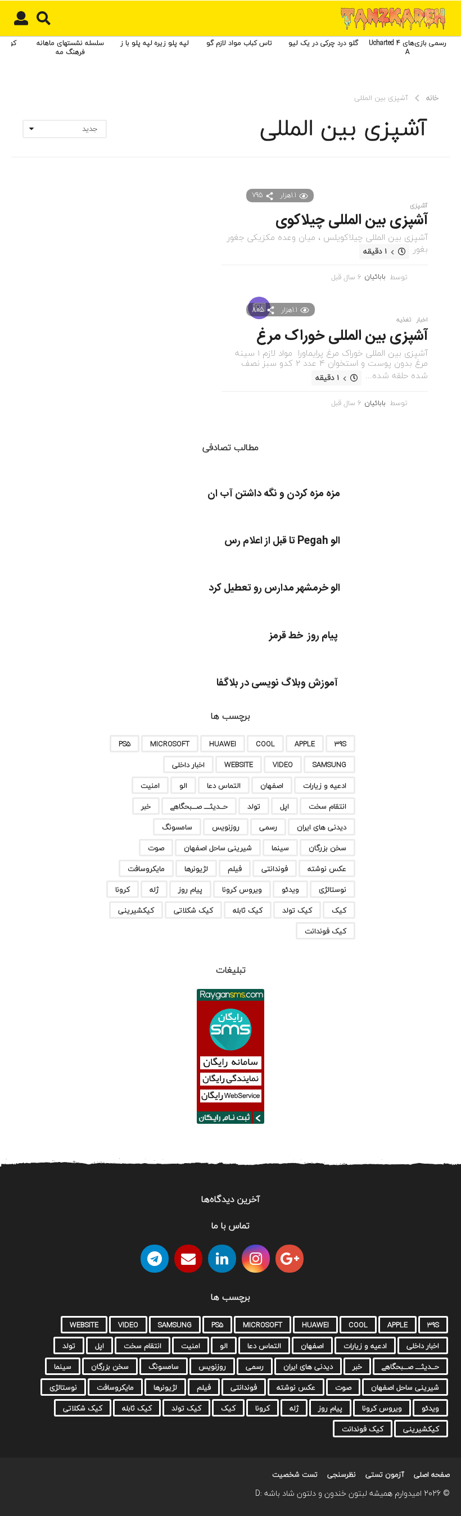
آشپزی (419, 205)
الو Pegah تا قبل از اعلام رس (282, 541)
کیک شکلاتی (193, 910)
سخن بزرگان (327, 848)
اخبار (422, 319)
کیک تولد (297, 910)
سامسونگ (177, 827)
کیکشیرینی (136, 910)
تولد (253, 806)
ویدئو (290, 889)
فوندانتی (274, 869)
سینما (280, 848)
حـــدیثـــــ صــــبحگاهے (199, 806)
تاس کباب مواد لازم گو (239, 43)
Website (238, 765)
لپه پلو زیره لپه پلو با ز (154, 43)
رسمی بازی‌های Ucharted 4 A (407, 47)
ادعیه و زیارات (324, 785)
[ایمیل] (188, 1259)
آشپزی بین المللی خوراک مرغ (342, 336)
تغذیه (403, 319)
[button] (44, 18)
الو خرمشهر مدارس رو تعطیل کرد (274, 588)
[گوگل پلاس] (289, 1259)
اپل (284, 806)
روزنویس (225, 827)
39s (340, 744)
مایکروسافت (146, 869)
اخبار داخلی (188, 765)
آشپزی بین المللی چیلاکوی (351, 220)
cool (265, 744)
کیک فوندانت (325, 931)
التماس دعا (224, 785)
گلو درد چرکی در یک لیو (323, 43)
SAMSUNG (329, 765)
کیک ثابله (248, 910)
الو (183, 785)
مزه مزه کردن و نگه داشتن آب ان (273, 493)
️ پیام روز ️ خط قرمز (304, 636)
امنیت (150, 785)
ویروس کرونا (242, 889)
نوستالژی (332, 889)
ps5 (124, 744)
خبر (146, 806)
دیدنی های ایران (321, 827)
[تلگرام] (155, 1259)
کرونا (122, 889)
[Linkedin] (222, 1259)
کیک (339, 910)
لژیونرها (196, 869)
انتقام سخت (327, 806)
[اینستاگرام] (256, 1259)
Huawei (222, 744)
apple (305, 744)
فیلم (235, 869)
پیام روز (190, 889)
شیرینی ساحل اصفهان (218, 848)
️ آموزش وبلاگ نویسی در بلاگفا (278, 683)
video (283, 765)
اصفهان (271, 785)
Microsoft (169, 744)
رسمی (268, 827)
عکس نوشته (327, 869)
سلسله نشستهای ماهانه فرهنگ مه (70, 47)
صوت (156, 848)
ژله (154, 889)
